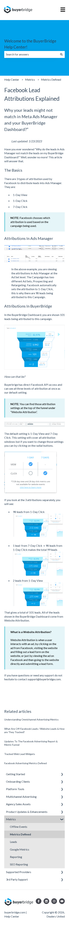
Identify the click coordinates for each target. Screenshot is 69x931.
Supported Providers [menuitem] (18, 872)
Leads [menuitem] (13, 841)
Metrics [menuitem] (11, 819)
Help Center (11, 79)
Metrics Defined (51, 79)
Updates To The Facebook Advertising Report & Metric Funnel (31, 743)
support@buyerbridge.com (44, 679)
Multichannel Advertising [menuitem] (21, 796)
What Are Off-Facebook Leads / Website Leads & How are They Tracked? (34, 730)
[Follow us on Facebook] (38, 901)
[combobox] (31, 54)
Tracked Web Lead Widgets (19, 753)
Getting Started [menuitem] (15, 774)
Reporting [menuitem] (16, 857)
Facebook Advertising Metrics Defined (25, 763)
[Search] (61, 54)
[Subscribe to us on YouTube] (62, 901)
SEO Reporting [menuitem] (19, 864)
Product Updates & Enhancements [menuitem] (26, 811)
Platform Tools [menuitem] (15, 789)
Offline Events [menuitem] (18, 826)
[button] (62, 774)
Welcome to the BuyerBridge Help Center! (30, 44)
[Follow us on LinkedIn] (46, 901)
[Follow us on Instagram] (54, 901)
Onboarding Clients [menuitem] (18, 781)
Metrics (30, 79)
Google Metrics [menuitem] (19, 849)
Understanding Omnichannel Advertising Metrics (31, 719)
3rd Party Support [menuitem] (17, 879)
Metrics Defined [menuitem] (20, 834)
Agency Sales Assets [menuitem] (18, 804)
